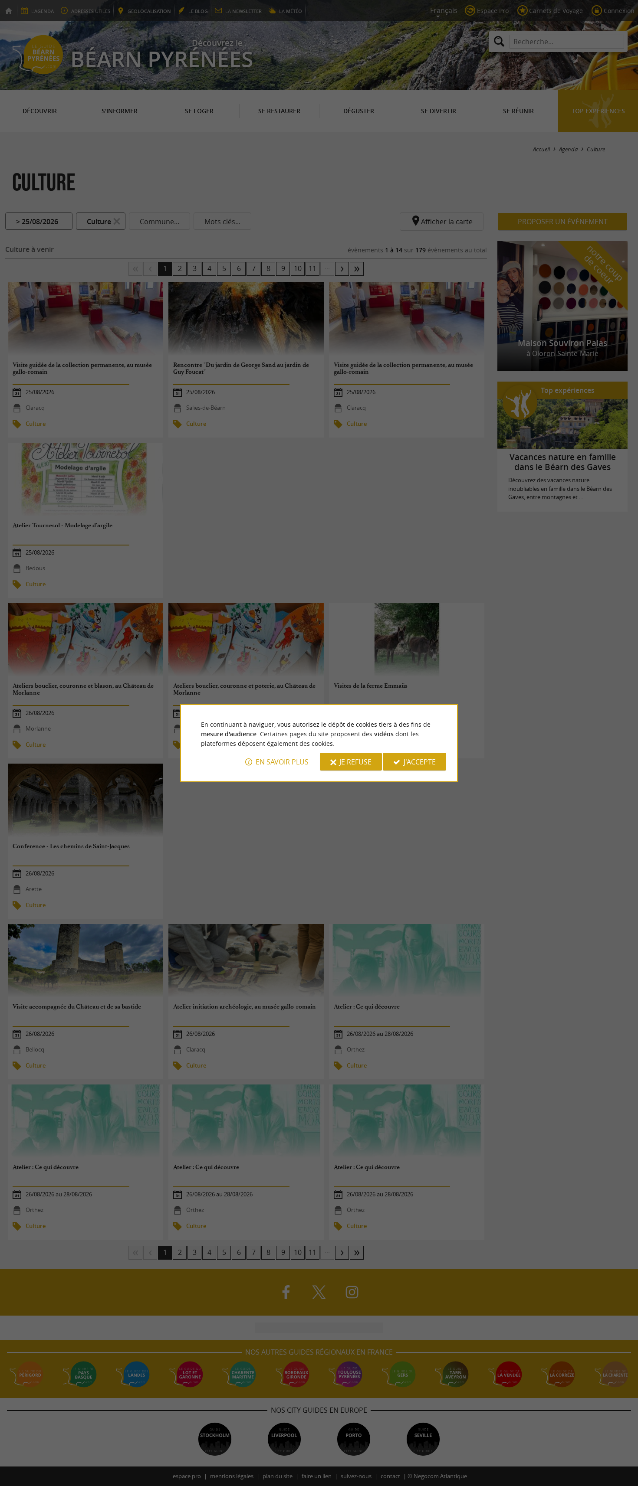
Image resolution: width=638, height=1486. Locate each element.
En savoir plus (282, 762)
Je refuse (355, 762)
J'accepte (420, 762)
